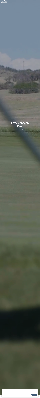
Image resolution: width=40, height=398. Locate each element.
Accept (34, 394)
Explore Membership (20, 129)
